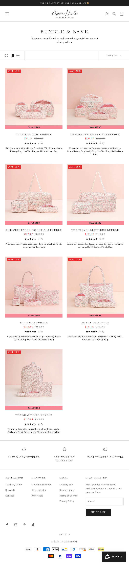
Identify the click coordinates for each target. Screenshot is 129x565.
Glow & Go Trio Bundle (34, 134)
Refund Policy (66, 490)
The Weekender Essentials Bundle (34, 229)
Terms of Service (68, 495)
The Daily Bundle (34, 322)
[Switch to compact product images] (17, 55)
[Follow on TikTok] (33, 524)
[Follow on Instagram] (15, 524)
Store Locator (38, 490)
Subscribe (98, 512)
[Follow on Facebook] (7, 524)
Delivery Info (66, 484)
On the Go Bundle (95, 322)
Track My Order (13, 484)
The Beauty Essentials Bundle (95, 134)
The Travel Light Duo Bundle (95, 229)
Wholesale (37, 495)
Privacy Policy (66, 501)
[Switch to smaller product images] (12, 55)
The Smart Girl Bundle (33, 415)
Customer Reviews (41, 484)
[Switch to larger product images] (6, 55)
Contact (9, 495)
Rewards (10, 490)
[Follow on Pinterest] (24, 524)
